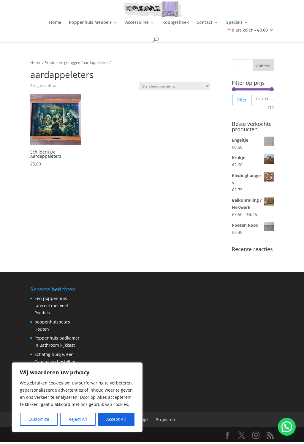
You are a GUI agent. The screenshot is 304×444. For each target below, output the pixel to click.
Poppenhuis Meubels (90, 22)
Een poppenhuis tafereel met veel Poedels (51, 305)
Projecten (165, 419)
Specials (234, 22)
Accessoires (137, 22)
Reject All (78, 419)
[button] (287, 427)
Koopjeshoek (175, 22)
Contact (205, 22)
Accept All (116, 419)
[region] (77, 397)
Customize (38, 419)
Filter (242, 100)
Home (55, 22)
